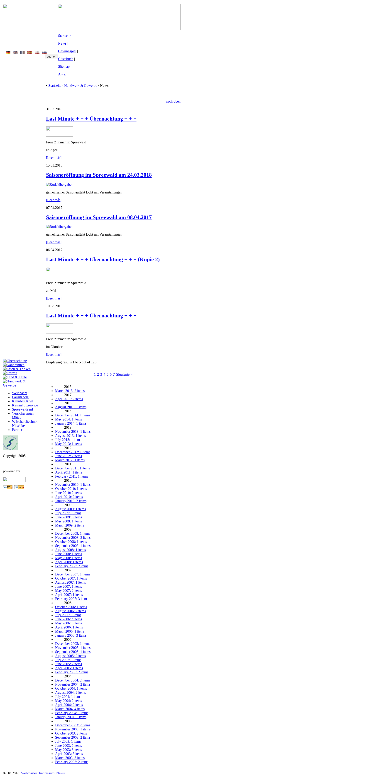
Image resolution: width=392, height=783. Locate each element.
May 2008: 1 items (68, 558)
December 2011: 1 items (72, 468)
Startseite (64, 36)
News (62, 43)
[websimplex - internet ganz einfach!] (14, 481)
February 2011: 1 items (71, 476)
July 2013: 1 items (68, 440)
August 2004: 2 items (70, 692)
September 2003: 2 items (73, 737)
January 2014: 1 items (70, 423)
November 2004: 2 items (73, 684)
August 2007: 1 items (70, 582)
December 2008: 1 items (72, 533)
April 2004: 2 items (69, 705)
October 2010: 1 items (71, 489)
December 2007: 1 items (72, 574)
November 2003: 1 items (73, 729)
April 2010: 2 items (69, 497)
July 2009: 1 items (68, 513)
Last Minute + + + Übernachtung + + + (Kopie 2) (103, 259)
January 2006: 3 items (70, 635)
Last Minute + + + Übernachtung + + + (91, 119)
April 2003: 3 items (69, 754)
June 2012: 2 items (68, 456)
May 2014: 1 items (68, 419)
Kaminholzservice (25, 405)
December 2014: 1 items (72, 415)
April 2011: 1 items (69, 472)
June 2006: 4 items (68, 619)
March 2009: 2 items (70, 525)
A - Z (62, 74)
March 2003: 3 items (70, 758)
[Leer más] (53, 158)
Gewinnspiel (67, 51)
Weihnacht (19, 393)
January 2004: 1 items (70, 717)
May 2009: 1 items (68, 521)
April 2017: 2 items (69, 399)
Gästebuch (65, 59)
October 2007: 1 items (71, 578)
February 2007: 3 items (71, 599)
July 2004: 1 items (68, 696)
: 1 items (70, 407)
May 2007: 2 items (68, 590)
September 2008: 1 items (73, 546)
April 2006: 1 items (69, 627)
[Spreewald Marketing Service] (10, 449)
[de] (8, 53)
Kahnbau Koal (22, 401)
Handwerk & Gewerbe (80, 85)
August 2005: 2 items (70, 656)
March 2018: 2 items (70, 391)
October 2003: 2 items (71, 733)
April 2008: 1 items (69, 562)
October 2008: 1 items (71, 542)
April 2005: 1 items (69, 668)
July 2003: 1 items (68, 741)
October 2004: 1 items (71, 688)
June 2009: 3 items (68, 517)
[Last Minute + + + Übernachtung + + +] (59, 135)
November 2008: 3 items (73, 537)
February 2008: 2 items (71, 566)
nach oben (173, 101)
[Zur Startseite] (28, 29)
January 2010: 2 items (70, 501)
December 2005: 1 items (72, 643)
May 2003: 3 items (68, 750)
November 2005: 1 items (73, 648)
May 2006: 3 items (68, 623)
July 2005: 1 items (68, 660)
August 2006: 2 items (70, 611)
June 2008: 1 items (68, 554)
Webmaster (29, 773)
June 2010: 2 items (68, 493)
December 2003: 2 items (72, 725)
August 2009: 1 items (70, 509)
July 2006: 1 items (68, 615)
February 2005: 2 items (71, 672)
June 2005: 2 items (68, 664)
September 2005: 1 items (73, 652)
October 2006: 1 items (71, 607)
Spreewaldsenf (22, 409)
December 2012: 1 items (72, 452)
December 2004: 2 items (72, 680)
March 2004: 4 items (70, 709)
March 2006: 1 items (70, 631)
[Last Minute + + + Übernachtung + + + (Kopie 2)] (59, 276)
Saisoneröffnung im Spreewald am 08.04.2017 (99, 217)
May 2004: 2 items (68, 701)
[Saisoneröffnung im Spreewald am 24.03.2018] (58, 184)
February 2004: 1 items (71, 713)
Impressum (46, 773)
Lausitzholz (20, 397)
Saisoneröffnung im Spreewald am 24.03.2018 (99, 175)
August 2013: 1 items (70, 435)
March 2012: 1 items (70, 460)
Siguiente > (124, 374)
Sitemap (64, 66)
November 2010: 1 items (73, 484)
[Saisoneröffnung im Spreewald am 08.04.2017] (58, 227)
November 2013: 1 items (73, 431)
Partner (17, 430)
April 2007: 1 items (69, 595)
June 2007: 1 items (68, 586)
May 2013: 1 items (68, 444)
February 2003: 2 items (71, 762)
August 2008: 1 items (70, 550)
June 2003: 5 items (68, 745)
